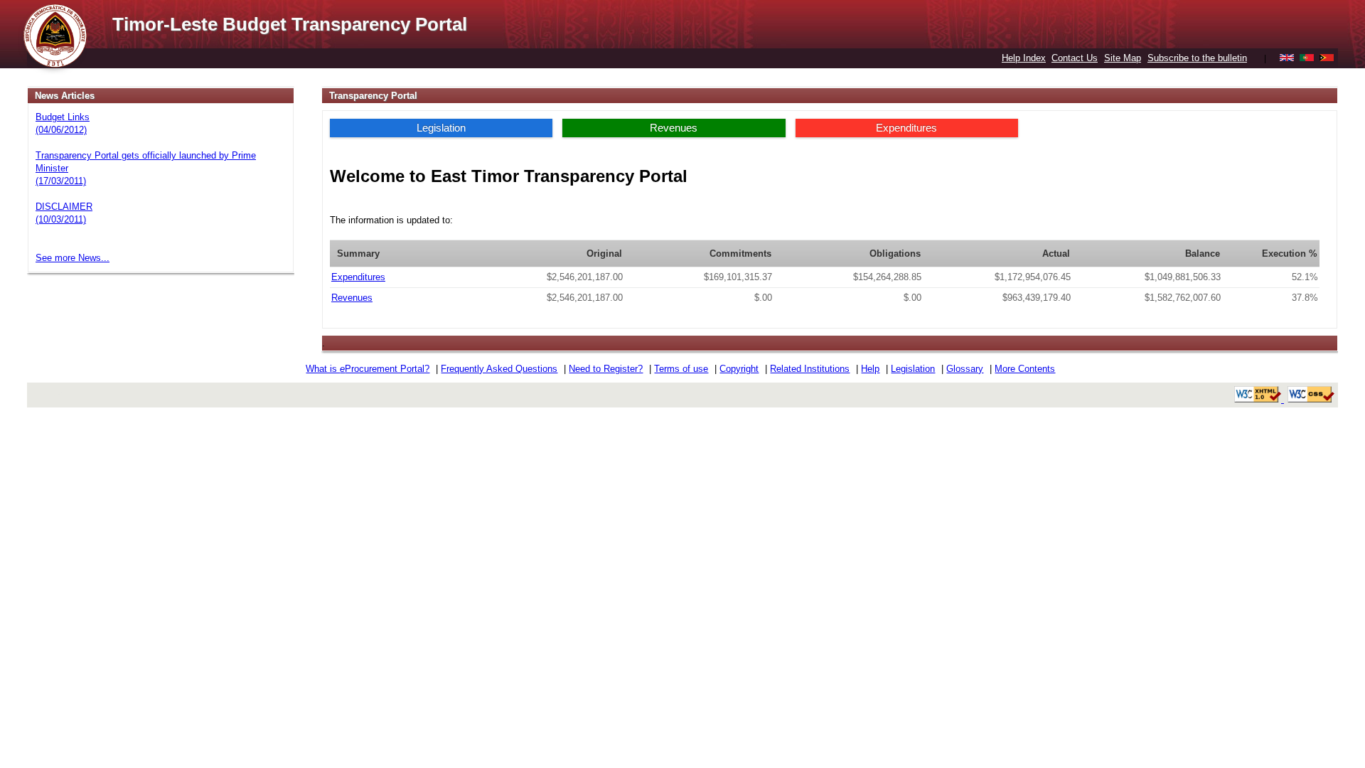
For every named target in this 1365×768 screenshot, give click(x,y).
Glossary (964, 368)
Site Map (1122, 58)
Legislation (441, 128)
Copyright (739, 368)
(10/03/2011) (61, 219)
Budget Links (63, 117)
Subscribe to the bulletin (1197, 58)
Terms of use (681, 368)
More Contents (1025, 368)
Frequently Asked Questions (499, 368)
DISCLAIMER (64, 206)
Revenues (673, 128)
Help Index (1024, 58)
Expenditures (906, 128)
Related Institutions (810, 368)
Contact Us (1074, 58)
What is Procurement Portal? (367, 368)
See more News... (72, 257)
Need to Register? (606, 368)
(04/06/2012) (61, 129)
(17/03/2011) (61, 181)
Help (870, 368)
